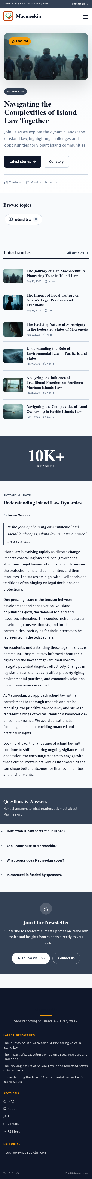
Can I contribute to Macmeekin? (32, 846)
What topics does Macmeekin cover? (35, 860)
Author (13, 1116)
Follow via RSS (33, 958)
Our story (56, 162)
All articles (75, 253)
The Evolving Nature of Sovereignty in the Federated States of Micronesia (45, 1068)
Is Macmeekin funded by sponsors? (34, 875)
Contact (13, 1124)
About (12, 1109)
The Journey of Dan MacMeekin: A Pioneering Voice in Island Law (42, 1045)
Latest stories (20, 162)
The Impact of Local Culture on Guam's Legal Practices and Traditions (45, 1057)
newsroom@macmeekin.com (24, 1152)
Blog (11, 1101)
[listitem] (23, 219)
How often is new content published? (36, 831)
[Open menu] (85, 17)
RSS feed (14, 1131)
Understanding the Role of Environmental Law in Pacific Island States (43, 1079)
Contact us (78, 3)
